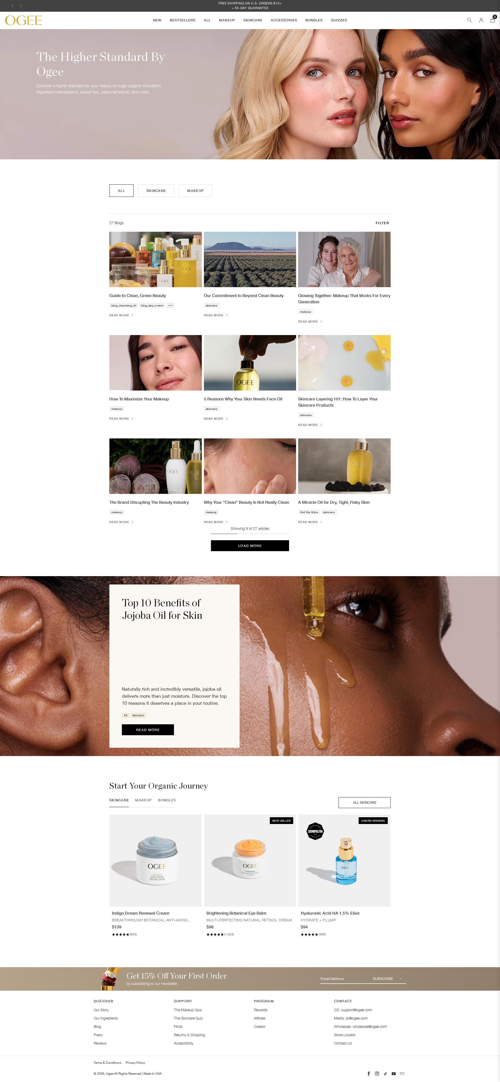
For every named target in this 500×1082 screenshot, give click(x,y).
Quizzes (339, 20)
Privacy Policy (135, 1063)
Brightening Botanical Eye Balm (236, 912)
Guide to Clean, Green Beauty (137, 295)
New (157, 20)
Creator (259, 1026)
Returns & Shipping (189, 1035)
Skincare (252, 20)
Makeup (227, 20)
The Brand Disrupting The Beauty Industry (149, 502)
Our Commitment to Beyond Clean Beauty (244, 295)
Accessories (284, 20)
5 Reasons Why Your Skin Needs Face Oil (243, 398)
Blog (97, 1026)
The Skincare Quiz (188, 1018)
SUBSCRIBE (383, 979)
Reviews (100, 1043)
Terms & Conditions (107, 1063)
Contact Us (343, 1043)
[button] (12, 6)
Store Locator (344, 1035)
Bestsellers (183, 20)
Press (98, 1035)
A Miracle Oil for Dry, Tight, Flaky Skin (334, 502)
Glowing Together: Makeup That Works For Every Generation (344, 298)
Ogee (109, 1073)
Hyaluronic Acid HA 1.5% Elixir (330, 912)
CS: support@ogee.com (353, 1010)
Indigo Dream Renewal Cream (140, 912)
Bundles (314, 20)
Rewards (260, 1010)
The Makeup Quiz (188, 1010)
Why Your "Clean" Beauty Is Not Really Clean (246, 502)
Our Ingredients (106, 1018)
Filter (382, 223)
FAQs (178, 1026)
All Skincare (364, 802)
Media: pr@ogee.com (351, 1018)
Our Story (101, 1010)
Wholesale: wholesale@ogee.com (360, 1026)
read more (148, 730)
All (207, 20)
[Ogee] (23, 20)
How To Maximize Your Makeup (139, 398)
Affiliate (259, 1018)
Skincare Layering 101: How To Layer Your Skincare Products (338, 401)
